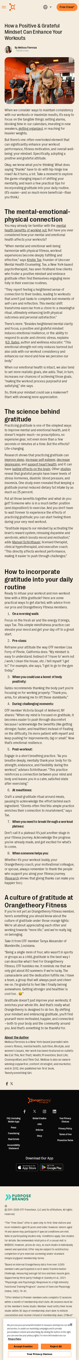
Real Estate (13, 1139)
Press (13, 1127)
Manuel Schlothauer (26, 542)
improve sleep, (15, 460)
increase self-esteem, (41, 460)
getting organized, (31, 129)
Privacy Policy (65, 1128)
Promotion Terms (65, 1140)
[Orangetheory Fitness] (39, 1100)
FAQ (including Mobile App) (14, 1120)
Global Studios (39, 1118)
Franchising (13, 1133)
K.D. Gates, (12, 342)
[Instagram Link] (44, 1111)
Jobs (39, 1124)
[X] (34, 1111)
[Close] (71, 1324)
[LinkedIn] (54, 1111)
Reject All (56, 1346)
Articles (39, 1130)
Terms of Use (65, 1134)
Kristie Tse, (34, 260)
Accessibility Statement (13, 1147)
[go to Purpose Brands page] (18, 1197)
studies (65, 469)
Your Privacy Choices (39, 1354)
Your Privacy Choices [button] (65, 1120)
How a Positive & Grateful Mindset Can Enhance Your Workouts (33, 32)
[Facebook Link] (24, 1111)
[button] (47, 7)
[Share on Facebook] (7, 1083)
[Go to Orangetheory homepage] (20, 7)
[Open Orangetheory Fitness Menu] (4, 7)
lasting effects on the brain (31, 469)
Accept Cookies (23, 1346)
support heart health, (42, 464)
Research (12, 878)
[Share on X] (11, 1083)
